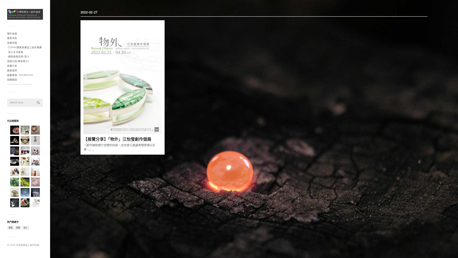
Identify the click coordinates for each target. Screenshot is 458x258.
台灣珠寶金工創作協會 (27, 245)
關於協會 (12, 34)
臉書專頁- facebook (20, 75)
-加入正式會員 (15, 52)
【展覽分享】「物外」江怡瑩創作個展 (117, 139)
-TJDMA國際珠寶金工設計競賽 (24, 47)
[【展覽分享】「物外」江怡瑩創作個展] (122, 78)
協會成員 (12, 43)
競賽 (18, 228)
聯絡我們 (12, 71)
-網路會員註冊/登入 (18, 57)
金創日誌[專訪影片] (18, 61)
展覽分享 (12, 66)
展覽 (11, 228)
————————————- (19, 84)
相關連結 (12, 80)
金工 (26, 228)
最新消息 (12, 38)
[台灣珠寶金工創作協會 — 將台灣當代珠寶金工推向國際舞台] (25, 14)
